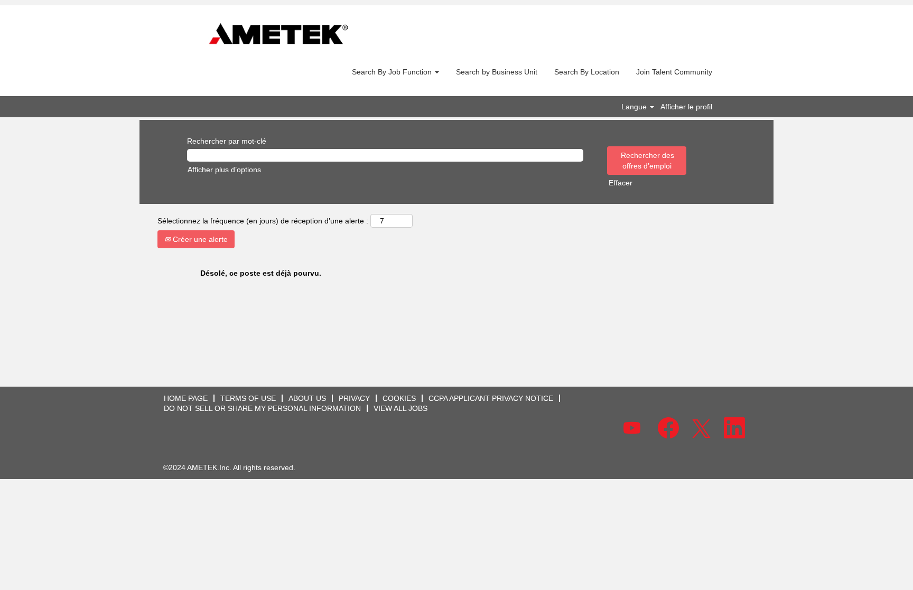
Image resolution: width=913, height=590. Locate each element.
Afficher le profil (686, 106)
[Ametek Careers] (278, 35)
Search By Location (586, 72)
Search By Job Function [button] (393, 72)
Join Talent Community (674, 72)
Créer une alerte (199, 239)
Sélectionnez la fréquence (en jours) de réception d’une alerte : (262, 221)
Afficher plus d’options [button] (224, 169)
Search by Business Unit (496, 72)
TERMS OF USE (248, 398)
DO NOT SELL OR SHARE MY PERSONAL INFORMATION (262, 408)
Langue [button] (635, 106)
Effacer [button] (620, 183)
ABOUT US (307, 398)
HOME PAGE (186, 398)
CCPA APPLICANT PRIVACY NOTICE (490, 398)
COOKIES (399, 398)
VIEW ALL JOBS (400, 408)
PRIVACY (354, 398)
